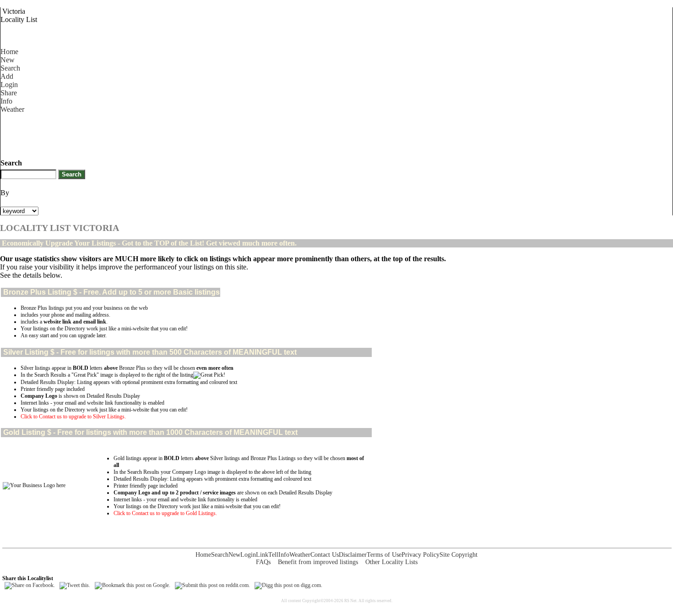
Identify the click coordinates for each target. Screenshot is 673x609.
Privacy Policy (421, 554)
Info (6, 101)
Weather (12, 109)
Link (262, 554)
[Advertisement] (167, 134)
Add (6, 76)
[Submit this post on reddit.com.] (212, 585)
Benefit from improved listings (318, 562)
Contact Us (324, 554)
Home (9, 51)
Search (10, 68)
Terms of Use (384, 554)
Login (9, 84)
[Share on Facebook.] (29, 585)
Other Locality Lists (391, 562)
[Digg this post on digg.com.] (288, 585)
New (7, 60)
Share (8, 93)
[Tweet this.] (74, 585)
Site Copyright (459, 554)
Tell (273, 554)
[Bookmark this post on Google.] (132, 585)
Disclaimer (353, 554)
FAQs (263, 562)
